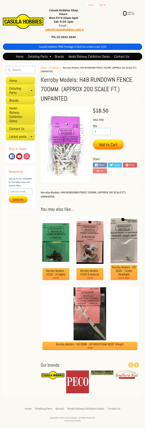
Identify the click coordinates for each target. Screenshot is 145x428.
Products (54, 67)
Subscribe (18, 199)
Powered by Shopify (72, 420)
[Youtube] (19, 156)
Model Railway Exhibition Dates (89, 56)
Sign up (102, 5)
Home (20, 56)
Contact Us (121, 56)
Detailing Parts (40, 57)
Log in (91, 5)
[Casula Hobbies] (23, 22)
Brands (59, 56)
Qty (95, 126)
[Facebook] (12, 156)
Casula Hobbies (71, 417)
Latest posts (22, 137)
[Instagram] (27, 156)
